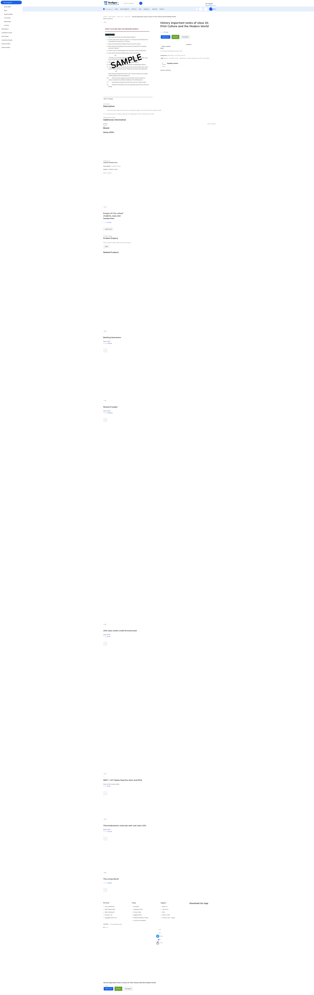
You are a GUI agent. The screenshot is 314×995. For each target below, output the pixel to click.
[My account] (196, 9)
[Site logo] (111, 3)
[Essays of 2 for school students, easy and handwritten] (115, 190)
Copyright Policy (138, 909)
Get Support (185, 37)
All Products (171, 55)
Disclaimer (136, 906)
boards (172, 58)
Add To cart (165, 37)
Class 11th (120, 16)
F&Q (163, 912)
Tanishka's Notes (113, 169)
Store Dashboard (109, 906)
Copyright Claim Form (111, 917)
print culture (206, 58)
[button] (108, 229)
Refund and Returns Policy (140, 917)
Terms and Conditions (139, 920)
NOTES (183, 55)
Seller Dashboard (109, 912)
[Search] (140, 3)
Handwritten (182, 58)
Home (105, 16)
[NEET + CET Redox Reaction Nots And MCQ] (146, 711)
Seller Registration (110, 909)
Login (106, 246)
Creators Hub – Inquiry (168, 917)
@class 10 (167, 58)
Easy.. (176, 58)
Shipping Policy (137, 915)
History (189, 58)
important (194, 58)
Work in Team (166, 915)
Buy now (175, 37)
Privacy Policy (137, 912)
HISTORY (127, 16)
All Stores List (108, 915)
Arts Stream (112, 16)
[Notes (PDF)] (115, 147)
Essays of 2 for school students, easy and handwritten (113, 216)
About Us (164, 906)
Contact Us (165, 909)
